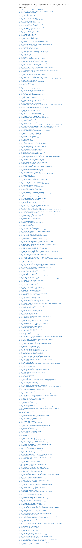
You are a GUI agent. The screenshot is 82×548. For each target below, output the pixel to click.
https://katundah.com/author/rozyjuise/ (28, 514)
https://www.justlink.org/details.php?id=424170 (30, 471)
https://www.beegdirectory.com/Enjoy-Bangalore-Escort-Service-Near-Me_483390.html (40, 211)
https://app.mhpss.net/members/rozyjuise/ (29, 452)
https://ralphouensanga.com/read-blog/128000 (30, 481)
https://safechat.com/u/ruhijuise (26, 225)
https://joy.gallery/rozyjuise (25, 139)
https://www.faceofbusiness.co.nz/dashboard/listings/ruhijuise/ (34, 205)
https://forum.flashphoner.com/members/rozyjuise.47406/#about (34, 52)
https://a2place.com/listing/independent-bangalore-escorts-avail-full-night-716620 (39, 516)
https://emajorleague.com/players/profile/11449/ (30, 14)
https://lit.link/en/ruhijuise (25, 219)
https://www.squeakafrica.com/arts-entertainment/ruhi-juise (33, 41)
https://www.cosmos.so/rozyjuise (27, 321)
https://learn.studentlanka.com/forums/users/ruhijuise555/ (33, 248)
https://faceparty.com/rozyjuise (26, 317)
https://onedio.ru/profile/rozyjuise (27, 330)
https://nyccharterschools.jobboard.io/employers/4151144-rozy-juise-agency (37, 393)
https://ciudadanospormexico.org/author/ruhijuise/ (31, 280)
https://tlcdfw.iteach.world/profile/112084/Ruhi (30, 389)
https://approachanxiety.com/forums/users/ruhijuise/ (31, 398)
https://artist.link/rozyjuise (25, 54)
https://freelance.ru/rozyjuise (26, 93)
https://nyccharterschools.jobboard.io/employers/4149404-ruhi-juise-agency (37, 379)
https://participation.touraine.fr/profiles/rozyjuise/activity (32, 143)
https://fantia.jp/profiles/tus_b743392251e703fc (30, 422)
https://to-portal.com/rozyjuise (26, 428)
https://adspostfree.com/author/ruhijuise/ (29, 228)
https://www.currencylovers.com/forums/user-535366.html (33, 178)
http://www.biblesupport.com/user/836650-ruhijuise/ (31, 334)
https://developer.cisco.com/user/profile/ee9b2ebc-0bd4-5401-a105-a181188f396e (39, 507)
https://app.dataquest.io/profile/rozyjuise (29, 291)
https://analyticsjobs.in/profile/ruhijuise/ (28, 382)
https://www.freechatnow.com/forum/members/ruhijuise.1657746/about (36, 339)
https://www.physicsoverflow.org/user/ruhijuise (30, 347)
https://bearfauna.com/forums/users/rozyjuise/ (30, 113)
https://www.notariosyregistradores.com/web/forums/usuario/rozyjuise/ (36, 11)
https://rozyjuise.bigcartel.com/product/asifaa (30, 218)
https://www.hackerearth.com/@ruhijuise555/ (30, 134)
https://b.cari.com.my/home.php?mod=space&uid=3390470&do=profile (36, 368)
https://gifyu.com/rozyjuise (25, 458)
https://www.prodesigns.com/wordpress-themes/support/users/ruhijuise (36, 127)
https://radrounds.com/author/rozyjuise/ (28, 429)
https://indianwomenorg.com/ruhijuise (28, 181)
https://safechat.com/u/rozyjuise (27, 165)
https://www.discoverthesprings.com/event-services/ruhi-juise (34, 498)
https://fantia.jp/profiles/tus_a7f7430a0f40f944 (30, 477)
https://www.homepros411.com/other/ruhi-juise (30, 301)
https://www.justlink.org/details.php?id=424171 (30, 485)
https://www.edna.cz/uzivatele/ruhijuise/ (28, 237)
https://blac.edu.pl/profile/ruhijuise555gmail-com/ (31, 24)
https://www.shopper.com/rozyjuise (27, 421)
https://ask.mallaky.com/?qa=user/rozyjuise (29, 277)
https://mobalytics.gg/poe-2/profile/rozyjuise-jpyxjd (31, 441)
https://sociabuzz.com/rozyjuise (26, 521)
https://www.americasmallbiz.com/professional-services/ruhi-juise (34, 231)
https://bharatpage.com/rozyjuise (27, 227)
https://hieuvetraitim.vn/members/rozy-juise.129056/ (31, 460)
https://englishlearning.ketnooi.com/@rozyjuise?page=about (33, 427)
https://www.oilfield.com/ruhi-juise (27, 274)
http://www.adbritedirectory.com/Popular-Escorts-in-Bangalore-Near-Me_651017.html (39, 352)
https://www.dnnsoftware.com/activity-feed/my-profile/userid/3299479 (36, 267)
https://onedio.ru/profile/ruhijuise (27, 71)
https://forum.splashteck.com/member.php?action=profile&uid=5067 (35, 27)
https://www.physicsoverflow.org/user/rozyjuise (30, 287)
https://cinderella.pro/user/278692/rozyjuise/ (30, 110)
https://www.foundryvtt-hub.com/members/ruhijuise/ (31, 265)
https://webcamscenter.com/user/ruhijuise (29, 204)
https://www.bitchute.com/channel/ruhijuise (29, 137)
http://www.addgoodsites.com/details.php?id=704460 (32, 152)
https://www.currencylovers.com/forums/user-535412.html (33, 61)
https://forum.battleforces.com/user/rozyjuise (30, 17)
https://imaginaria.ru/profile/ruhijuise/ (28, 91)
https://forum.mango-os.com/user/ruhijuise (29, 416)
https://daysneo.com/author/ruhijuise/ (28, 75)
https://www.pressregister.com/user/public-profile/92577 (32, 192)
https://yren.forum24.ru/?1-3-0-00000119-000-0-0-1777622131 (34, 493)
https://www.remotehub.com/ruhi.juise (28, 97)
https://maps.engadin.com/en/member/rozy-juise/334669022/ (34, 183)
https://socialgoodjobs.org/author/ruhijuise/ (29, 340)
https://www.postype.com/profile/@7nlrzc (29, 119)
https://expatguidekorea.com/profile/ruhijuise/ (30, 399)
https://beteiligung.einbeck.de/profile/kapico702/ (31, 103)
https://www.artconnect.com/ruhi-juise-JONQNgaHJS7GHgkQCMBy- (35, 457)
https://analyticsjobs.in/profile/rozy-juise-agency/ (31, 329)
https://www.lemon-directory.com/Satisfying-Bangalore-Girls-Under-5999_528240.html (40, 214)
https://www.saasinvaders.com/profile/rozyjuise (30, 238)
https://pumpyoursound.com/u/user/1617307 (29, 527)
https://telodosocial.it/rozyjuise (26, 224)
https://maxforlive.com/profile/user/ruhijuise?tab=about (32, 114)
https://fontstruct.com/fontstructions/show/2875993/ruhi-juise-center (35, 166)
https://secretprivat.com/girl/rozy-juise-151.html (30, 189)
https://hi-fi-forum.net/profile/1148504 (28, 529)
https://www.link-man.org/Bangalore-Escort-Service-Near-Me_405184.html (36, 173)
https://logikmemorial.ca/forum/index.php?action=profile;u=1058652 (35, 484)
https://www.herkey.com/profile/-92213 (28, 68)
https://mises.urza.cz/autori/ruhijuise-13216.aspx (30, 88)
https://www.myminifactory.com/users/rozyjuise (30, 310)
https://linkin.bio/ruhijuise (25, 483)
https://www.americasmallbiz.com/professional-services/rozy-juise (35, 444)
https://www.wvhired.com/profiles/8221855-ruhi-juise (32, 372)
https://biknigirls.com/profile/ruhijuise (28, 216)
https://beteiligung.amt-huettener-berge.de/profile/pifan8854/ (34, 162)
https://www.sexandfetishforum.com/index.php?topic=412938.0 (34, 323)
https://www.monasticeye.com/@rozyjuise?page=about (32, 250)
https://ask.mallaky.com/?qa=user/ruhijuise (29, 537)
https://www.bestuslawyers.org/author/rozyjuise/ (30, 153)
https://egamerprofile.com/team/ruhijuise (29, 18)
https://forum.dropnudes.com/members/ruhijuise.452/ (32, 94)
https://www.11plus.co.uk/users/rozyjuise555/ (30, 424)
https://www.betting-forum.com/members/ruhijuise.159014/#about (34, 496)
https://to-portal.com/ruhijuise (26, 29)
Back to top (67, 4)
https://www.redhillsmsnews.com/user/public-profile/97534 (33, 385)
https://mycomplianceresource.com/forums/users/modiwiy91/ (33, 293)
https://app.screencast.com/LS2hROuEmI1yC (29, 31)
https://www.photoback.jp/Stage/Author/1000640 (31, 37)
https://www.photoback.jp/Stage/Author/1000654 (31, 170)
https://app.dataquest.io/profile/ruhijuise (28, 25)
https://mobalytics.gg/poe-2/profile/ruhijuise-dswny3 (31, 186)
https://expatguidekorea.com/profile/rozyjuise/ (30, 290)
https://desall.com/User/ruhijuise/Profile (28, 314)
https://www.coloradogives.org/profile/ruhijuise (30, 370)
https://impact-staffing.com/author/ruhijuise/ (29, 147)
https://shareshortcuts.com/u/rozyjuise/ (28, 342)
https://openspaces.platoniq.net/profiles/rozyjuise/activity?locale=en (35, 454)
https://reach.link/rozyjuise (25, 451)
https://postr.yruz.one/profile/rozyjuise (28, 185)
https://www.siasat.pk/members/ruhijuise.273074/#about (32, 510)
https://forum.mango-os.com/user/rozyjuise (29, 60)
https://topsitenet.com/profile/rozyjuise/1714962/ (31, 9)
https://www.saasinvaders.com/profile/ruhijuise (30, 418)
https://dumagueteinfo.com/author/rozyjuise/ (29, 28)
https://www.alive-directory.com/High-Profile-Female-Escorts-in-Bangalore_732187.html (40, 303)
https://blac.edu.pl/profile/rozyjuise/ (27, 136)
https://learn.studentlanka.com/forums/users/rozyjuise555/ (33, 179)
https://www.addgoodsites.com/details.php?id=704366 (32, 327)
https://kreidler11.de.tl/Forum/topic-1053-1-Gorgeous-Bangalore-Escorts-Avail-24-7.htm (40, 278)
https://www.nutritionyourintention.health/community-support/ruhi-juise (36, 542)
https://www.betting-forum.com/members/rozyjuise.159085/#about (35, 513)
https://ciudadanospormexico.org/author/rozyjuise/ (31, 353)
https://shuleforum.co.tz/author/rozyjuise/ (29, 122)
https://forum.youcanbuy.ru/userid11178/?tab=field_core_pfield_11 (34, 425)
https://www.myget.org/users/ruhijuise (28, 191)
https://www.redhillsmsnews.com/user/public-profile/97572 (33, 254)
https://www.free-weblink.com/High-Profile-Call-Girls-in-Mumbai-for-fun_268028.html (39, 156)
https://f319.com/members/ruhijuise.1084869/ (30, 532)
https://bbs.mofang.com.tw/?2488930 (28, 45)
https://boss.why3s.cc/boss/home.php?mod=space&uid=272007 (34, 51)
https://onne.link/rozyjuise (25, 55)
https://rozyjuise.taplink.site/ (26, 402)
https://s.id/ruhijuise (24, 435)
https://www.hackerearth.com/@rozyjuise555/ (30, 357)
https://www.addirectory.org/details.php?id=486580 (31, 159)
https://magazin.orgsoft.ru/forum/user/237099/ (30, 142)
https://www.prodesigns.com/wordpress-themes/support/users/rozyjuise (36, 239)
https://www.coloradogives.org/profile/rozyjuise (30, 511)
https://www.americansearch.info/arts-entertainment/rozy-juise (34, 300)
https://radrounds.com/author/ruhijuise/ (28, 212)
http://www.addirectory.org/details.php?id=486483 (31, 448)
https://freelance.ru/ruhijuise (26, 332)
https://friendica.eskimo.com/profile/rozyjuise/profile (31, 288)
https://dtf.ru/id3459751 (24, 360)
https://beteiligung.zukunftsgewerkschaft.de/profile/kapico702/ (34, 107)
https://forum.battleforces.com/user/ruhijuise (29, 188)
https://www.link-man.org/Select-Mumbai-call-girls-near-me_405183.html (36, 67)
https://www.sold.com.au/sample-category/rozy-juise (31, 497)
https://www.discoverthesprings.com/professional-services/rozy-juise (35, 442)
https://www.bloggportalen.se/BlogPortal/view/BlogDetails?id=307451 (36, 201)
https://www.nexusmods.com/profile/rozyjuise (30, 163)
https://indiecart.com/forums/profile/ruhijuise (30, 133)
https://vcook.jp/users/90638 (26, 470)
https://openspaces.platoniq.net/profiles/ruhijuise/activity (32, 439)
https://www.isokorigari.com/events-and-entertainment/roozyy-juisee (35, 536)
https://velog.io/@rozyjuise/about (27, 405)
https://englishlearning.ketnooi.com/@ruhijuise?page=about (33, 111)
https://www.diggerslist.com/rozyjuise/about (29, 311)
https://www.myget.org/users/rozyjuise (28, 530)
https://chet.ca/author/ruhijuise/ (26, 375)
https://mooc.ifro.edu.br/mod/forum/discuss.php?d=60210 (33, 534)
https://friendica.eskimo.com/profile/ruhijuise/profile (31, 155)
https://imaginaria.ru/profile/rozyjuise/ (28, 366)
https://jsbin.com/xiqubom (25, 462)
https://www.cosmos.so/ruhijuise (27, 232)
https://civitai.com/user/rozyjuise (27, 84)
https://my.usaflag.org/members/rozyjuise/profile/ (31, 506)
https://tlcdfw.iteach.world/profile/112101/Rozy (30, 222)
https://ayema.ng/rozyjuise (25, 57)
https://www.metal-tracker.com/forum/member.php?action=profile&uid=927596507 (39, 474)
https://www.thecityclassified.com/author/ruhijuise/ (31, 73)
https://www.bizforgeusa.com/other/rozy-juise (30, 83)
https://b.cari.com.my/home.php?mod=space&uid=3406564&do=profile (36, 316)
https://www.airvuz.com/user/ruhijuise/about (29, 401)
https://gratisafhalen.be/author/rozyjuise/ (29, 313)
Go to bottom (67, 5)
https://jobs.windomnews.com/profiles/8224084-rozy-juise (33, 77)
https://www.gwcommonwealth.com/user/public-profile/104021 (34, 320)
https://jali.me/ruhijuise (24, 434)
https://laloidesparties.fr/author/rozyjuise (29, 526)
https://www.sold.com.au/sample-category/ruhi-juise (31, 90)
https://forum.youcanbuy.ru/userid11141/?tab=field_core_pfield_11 (34, 257)
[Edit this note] (62, 2)
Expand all (66, 2)
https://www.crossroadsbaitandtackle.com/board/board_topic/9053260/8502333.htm (39, 70)
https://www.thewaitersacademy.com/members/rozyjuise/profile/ (34, 99)
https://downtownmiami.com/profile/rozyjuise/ (30, 40)
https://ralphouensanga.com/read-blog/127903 (30, 100)
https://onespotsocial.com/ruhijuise (27, 271)
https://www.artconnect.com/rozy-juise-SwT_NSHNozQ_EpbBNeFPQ (35, 63)
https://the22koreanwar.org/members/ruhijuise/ (30, 215)
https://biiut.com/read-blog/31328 (27, 15)
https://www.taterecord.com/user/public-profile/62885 (32, 168)
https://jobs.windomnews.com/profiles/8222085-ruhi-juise (33, 350)
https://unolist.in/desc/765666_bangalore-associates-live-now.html (35, 343)
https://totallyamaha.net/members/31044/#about (30, 324)
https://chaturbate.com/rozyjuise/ (27, 286)
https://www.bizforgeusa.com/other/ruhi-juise (30, 172)
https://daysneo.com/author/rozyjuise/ (28, 419)
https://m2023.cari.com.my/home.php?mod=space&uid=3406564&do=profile (37, 264)
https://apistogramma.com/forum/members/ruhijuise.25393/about (34, 275)
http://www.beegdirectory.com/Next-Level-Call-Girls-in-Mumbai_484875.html (37, 244)
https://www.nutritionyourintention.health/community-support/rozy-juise (36, 491)
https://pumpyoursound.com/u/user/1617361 (29, 48)
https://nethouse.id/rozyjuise (26, 140)
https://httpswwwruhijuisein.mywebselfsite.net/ (30, 234)
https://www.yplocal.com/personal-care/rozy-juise (31, 169)
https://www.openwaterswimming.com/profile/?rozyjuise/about (34, 306)
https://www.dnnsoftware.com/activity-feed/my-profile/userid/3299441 (36, 241)
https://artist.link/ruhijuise (25, 520)
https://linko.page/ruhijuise (25, 175)
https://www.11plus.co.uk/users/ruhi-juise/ (29, 132)
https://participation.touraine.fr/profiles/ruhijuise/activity (32, 247)
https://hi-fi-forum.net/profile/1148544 (28, 432)
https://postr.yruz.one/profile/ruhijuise (28, 490)
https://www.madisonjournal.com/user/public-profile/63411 (33, 283)
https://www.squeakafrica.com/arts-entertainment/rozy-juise (33, 414)
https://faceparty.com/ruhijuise (26, 129)
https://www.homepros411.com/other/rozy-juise (30, 475)
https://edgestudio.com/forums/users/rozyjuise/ (30, 431)
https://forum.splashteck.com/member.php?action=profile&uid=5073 (35, 44)
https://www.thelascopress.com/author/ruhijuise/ (30, 326)
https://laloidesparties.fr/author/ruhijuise (28, 101)
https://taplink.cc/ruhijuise (25, 120)
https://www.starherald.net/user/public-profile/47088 (31, 81)
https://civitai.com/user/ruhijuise (26, 245)
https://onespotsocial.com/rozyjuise (27, 42)
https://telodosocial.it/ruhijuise (26, 307)
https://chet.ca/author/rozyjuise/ (27, 362)
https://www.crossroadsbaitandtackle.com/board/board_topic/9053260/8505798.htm (39, 345)
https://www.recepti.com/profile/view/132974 (30, 64)
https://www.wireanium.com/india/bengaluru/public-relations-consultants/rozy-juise (39, 126)
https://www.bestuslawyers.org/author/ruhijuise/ (30, 149)
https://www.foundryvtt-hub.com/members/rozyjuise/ (31, 473)
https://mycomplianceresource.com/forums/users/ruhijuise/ (33, 229)
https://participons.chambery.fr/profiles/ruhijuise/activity (32, 478)
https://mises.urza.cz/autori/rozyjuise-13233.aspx (31, 182)
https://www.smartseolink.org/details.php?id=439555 (32, 487)
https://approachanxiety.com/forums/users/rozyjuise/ (31, 450)
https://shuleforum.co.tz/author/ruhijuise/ (29, 242)
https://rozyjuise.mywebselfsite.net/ (27, 12)
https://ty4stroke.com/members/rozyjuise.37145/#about (32, 437)
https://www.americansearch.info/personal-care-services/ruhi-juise (35, 109)
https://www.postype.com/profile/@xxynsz (29, 488)
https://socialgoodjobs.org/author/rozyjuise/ (29, 298)
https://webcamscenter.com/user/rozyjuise (29, 346)
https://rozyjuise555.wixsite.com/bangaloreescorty (31, 96)
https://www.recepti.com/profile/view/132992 (30, 500)
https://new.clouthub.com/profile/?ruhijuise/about (31, 252)
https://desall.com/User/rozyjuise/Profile (28, 284)
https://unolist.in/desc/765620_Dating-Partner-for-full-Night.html (34, 356)
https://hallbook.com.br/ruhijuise (27, 35)
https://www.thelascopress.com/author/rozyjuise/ (31, 355)
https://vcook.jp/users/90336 (26, 50)
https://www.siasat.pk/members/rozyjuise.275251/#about (32, 198)
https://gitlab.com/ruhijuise (25, 304)
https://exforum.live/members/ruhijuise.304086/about (32, 58)
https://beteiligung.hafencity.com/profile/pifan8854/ (31, 378)
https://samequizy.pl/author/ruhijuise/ (28, 202)
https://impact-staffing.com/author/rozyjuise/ (30, 349)
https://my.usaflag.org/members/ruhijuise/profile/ (30, 273)
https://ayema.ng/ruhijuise (25, 157)
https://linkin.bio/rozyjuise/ (25, 333)
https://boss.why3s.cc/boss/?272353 (28, 80)
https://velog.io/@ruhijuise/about (27, 438)
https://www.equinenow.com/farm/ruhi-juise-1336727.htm (32, 455)
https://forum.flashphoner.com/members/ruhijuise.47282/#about (34, 130)
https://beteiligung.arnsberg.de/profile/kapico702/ (31, 19)
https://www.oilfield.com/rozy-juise (27, 34)
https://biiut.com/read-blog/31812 (27, 281)
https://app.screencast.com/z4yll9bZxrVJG (29, 199)
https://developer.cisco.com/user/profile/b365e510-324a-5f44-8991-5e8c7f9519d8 (39, 251)
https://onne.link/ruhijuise (25, 123)
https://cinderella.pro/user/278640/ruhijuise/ (29, 294)
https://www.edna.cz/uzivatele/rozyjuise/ (29, 196)
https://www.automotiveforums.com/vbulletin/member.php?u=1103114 (35, 403)
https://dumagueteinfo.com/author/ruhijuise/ (29, 461)
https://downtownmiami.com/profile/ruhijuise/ (30, 297)
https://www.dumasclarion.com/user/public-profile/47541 (32, 146)
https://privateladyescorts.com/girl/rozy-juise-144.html (32, 467)
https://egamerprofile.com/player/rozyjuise (29, 383)
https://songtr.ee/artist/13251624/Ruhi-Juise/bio (30, 22)
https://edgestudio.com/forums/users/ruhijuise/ (30, 533)
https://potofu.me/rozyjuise (25, 392)
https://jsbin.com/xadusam (25, 261)
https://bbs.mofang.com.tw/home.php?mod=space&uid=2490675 (34, 480)
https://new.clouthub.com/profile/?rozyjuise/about (31, 150)
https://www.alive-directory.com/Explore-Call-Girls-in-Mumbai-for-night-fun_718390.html (40, 124)
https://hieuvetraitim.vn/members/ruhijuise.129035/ (31, 309)
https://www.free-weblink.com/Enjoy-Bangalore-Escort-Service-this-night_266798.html (40, 78)
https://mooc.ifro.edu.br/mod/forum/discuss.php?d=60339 (33, 235)
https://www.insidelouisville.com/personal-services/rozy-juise (33, 145)
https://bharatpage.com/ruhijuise (27, 263)
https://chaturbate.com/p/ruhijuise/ (27, 32)
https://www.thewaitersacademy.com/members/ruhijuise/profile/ (34, 369)
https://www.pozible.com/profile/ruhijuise (29, 38)
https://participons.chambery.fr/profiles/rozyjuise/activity (32, 501)
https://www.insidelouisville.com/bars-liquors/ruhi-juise (32, 74)
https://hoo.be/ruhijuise (24, 376)
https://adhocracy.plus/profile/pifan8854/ (29, 206)
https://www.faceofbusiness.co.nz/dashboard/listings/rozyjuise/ (34, 117)
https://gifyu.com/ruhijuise (25, 373)
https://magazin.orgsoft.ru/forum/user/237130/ (30, 509)
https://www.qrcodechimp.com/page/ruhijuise (30, 65)
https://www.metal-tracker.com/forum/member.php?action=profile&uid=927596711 (38, 539)
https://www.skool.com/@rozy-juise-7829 (29, 543)
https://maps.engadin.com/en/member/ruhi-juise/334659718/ (33, 517)
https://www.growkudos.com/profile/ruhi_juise (30, 503)
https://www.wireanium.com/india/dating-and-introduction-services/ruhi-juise (37, 406)
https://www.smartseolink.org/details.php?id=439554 (32, 116)
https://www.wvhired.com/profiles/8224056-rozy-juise (32, 504)
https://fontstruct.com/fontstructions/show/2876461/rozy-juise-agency (36, 160)
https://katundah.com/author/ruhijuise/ (28, 47)
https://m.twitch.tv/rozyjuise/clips (27, 21)
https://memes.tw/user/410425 (26, 221)
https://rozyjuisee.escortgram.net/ (27, 176)
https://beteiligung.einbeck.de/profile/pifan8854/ (30, 494)
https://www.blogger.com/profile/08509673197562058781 (33, 540)
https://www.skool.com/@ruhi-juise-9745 (29, 445)
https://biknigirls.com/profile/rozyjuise (28, 255)
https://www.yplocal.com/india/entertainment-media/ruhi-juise (34, 415)
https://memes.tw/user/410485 (26, 447)
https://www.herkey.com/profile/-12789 (28, 296)
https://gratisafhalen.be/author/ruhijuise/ (28, 319)
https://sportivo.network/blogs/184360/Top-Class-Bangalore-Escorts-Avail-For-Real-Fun (40, 209)
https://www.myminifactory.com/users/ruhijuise (30, 208)
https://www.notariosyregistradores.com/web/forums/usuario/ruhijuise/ (36, 380)
